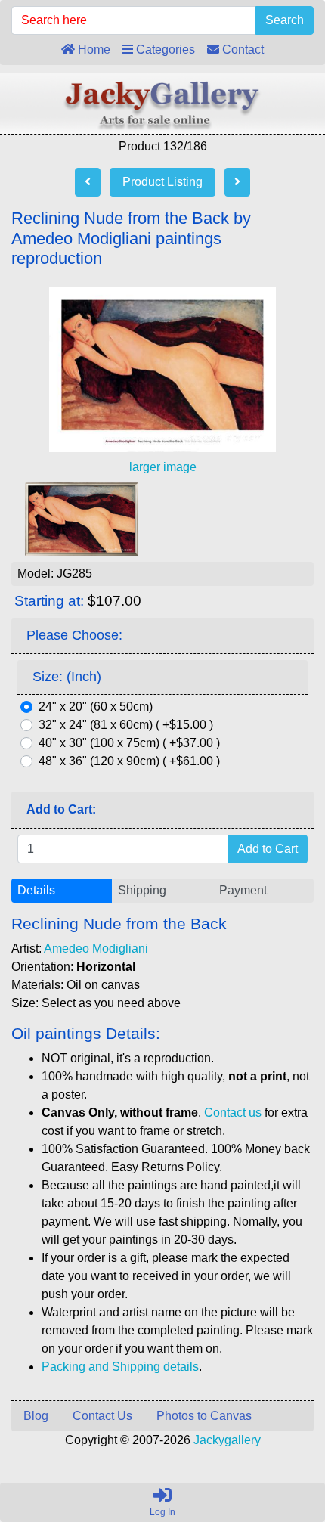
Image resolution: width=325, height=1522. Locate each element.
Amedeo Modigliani (96, 948)
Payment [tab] (243, 890)
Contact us (233, 1112)
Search (284, 20)
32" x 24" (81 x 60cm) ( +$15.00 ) (126, 724)
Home (92, 49)
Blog (35, 1415)
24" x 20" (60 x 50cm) (96, 706)
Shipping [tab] (142, 890)
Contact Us (102, 1415)
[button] (279, 1447)
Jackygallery (227, 1440)
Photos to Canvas (204, 1415)
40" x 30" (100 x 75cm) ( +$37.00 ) (129, 742)
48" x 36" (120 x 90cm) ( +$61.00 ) (129, 761)
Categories (164, 49)
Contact (241, 49)
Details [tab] (36, 890)
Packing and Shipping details (120, 1366)
